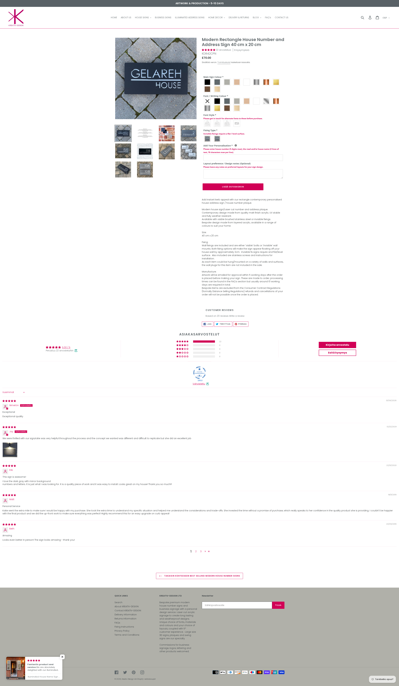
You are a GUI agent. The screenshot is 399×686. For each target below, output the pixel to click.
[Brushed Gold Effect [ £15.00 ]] (276, 82)
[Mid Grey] (217, 82)
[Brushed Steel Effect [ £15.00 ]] (256, 82)
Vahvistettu (199, 383)
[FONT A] (207, 123)
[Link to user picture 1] (9, 449)
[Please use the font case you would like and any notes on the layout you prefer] (236, 145)
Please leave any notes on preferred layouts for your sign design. (233, 167)
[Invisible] (217, 138)
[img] (9, 400)
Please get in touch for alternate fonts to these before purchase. (232, 118)
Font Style (232, 117)
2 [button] (196, 551)
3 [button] (201, 551)
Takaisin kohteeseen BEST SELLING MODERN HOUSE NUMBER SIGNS (202, 575)
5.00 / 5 (66, 347)
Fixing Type (224, 132)
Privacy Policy (122, 630)
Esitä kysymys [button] (337, 352)
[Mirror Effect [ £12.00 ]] (266, 101)
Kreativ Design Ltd (129, 679)
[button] (209, 49)
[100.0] (199, 372)
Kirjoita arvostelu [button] (337, 345)
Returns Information (125, 618)
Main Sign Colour (213, 76)
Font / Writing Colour (215, 96)
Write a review (236, 316)
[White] (247, 82)
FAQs (117, 622)
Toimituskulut (223, 62)
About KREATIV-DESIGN (127, 606)
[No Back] (207, 101)
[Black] (207, 82)
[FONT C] (227, 123)
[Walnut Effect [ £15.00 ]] (207, 89)
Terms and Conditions (127, 634)
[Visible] (207, 138)
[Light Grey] (227, 82)
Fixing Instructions (124, 626)
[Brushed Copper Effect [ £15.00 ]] (266, 82)
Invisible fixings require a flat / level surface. (224, 133)
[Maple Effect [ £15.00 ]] (217, 89)
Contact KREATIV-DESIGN (128, 610)
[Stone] (237, 82)
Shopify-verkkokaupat (146, 679)
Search (118, 602)
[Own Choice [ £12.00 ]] (237, 123)
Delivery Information (126, 614)
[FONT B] (217, 123)
